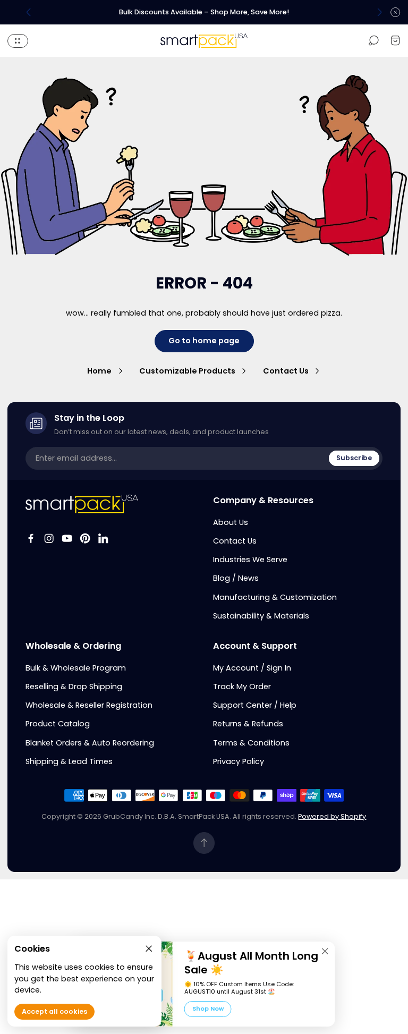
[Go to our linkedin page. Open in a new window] (103, 538)
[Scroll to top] (204, 843)
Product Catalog (58, 723)
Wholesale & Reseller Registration (89, 705)
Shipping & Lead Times (69, 761)
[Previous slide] (28, 12)
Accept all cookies (54, 1011)
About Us (230, 522)
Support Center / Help (254, 705)
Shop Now (208, 1008)
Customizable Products (187, 371)
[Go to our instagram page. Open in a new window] (49, 538)
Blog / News (236, 578)
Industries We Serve (250, 559)
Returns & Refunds (248, 723)
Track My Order (242, 686)
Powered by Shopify (332, 816)
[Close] (325, 951)
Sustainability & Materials (261, 616)
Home (99, 371)
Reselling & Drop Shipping (74, 686)
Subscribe (354, 457)
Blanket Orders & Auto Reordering (90, 743)
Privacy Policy (238, 761)
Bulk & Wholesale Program (76, 668)
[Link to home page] (82, 504)
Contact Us (286, 371)
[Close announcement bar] (395, 12)
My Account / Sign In (252, 668)
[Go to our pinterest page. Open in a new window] (85, 538)
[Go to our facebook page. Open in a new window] (31, 538)
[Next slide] (379, 12)
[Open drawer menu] (17, 41)
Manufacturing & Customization (275, 597)
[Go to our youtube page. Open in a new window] (67, 538)
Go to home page (204, 340)
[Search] (374, 40)
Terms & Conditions (251, 743)
